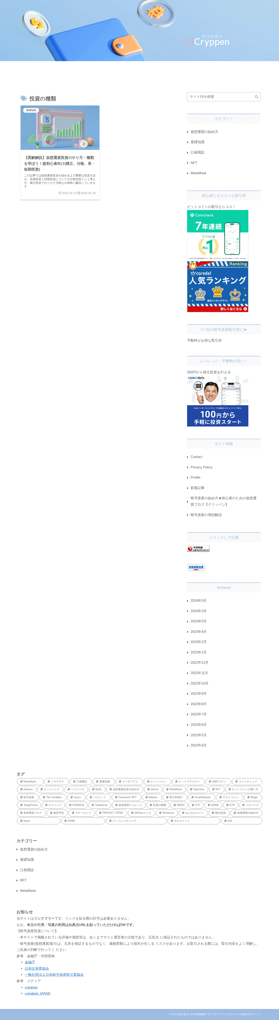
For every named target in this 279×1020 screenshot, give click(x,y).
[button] (256, 97)
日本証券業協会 (37, 969)
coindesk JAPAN (37, 993)
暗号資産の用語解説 (206, 515)
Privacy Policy (202, 467)
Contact (196, 457)
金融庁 (30, 962)
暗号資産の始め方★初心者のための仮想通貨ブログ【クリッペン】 (224, 501)
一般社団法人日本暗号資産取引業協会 (54, 975)
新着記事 (197, 488)
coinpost (31, 987)
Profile (197, 477)
